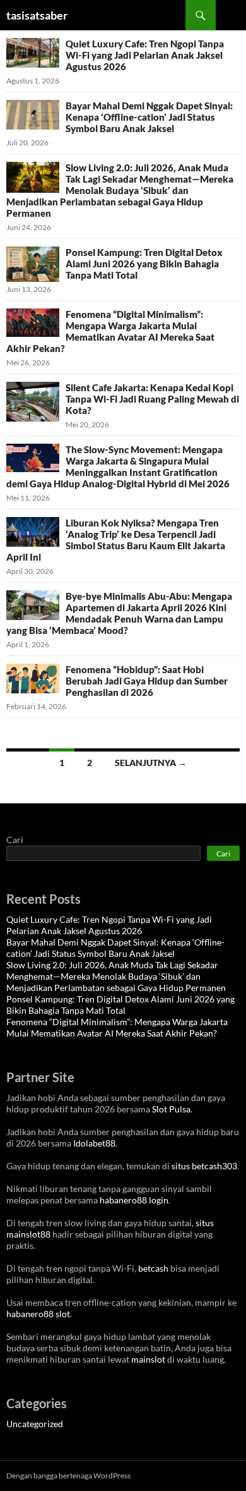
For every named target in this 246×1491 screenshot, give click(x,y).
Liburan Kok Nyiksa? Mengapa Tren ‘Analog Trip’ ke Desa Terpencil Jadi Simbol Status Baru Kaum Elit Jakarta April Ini (115, 540)
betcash (153, 1268)
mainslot (148, 1359)
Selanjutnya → (151, 762)
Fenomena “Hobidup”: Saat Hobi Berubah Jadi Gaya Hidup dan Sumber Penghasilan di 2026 (147, 681)
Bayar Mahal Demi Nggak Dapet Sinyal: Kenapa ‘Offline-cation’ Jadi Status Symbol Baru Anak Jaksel (149, 117)
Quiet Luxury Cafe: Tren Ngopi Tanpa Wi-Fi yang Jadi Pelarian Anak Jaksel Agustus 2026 (145, 55)
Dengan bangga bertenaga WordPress (68, 1475)
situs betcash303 (204, 1165)
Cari (14, 839)
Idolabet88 (94, 1143)
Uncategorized (34, 1423)
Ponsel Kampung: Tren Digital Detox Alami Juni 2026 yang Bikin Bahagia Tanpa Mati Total (144, 263)
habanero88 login (134, 1200)
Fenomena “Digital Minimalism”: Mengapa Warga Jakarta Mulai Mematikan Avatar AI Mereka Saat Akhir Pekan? (110, 331)
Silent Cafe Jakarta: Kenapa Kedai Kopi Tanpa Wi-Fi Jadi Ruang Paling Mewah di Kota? (152, 399)
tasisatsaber (36, 15)
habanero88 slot (38, 1313)
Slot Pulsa (171, 1109)
